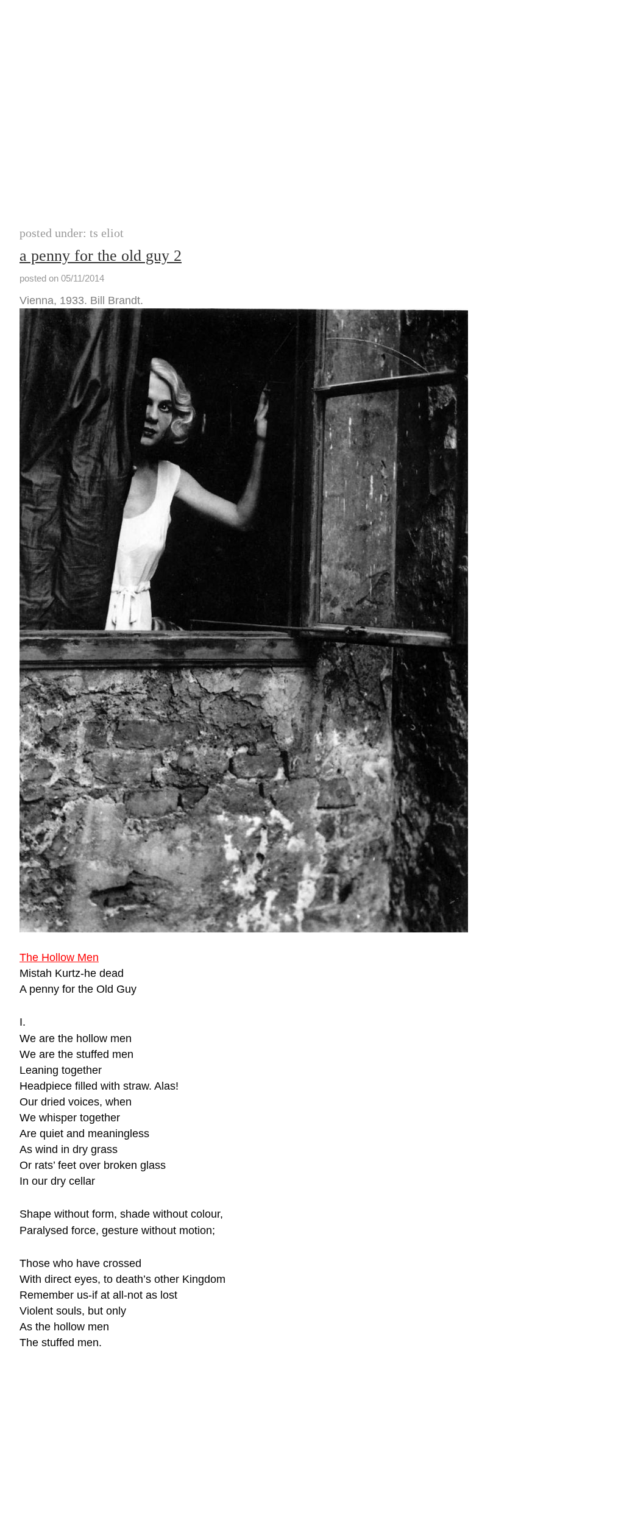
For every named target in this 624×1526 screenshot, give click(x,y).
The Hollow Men (59, 957)
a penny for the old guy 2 (101, 255)
